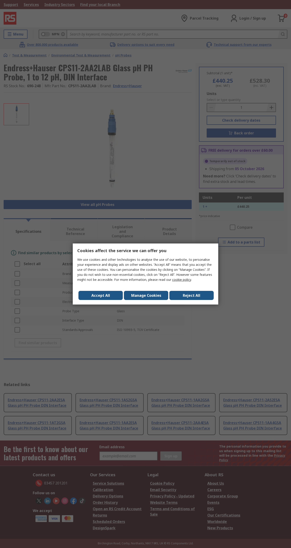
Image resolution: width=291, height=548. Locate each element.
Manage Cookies (146, 295)
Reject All (191, 295)
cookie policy (181, 279)
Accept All (100, 295)
